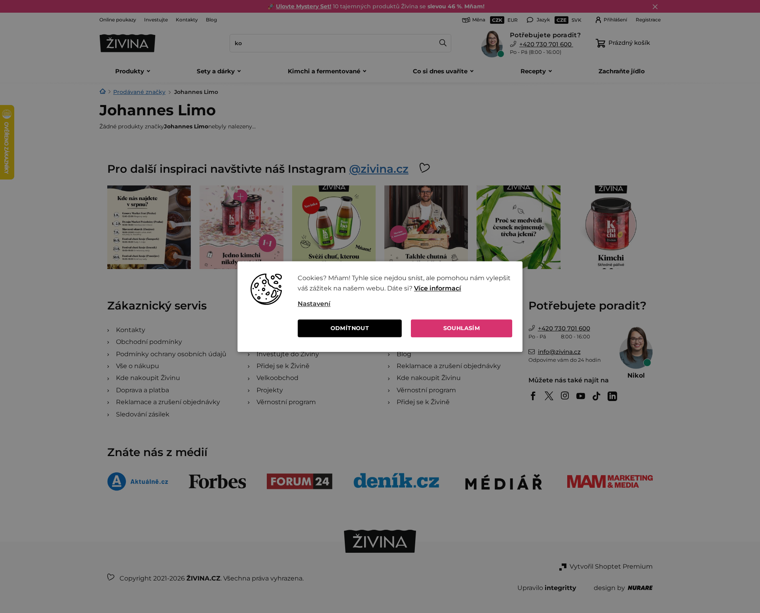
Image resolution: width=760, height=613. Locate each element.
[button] (405, 304)
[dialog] (380, 306)
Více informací (437, 288)
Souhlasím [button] (461, 328)
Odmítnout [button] (350, 328)
